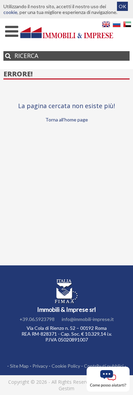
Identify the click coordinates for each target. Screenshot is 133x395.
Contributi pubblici (103, 366)
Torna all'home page (66, 119)
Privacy (40, 366)
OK (122, 6)
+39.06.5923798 (37, 319)
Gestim (66, 388)
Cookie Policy (65, 366)
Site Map (19, 366)
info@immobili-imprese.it (88, 319)
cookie (10, 12)
